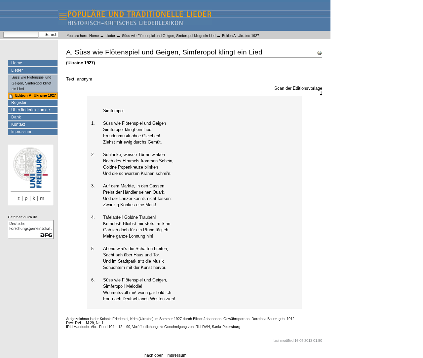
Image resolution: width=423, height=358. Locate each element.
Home (94, 36)
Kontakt (18, 124)
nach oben (154, 355)
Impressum (21, 131)
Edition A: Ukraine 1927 (35, 95)
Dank (16, 117)
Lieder (110, 36)
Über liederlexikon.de (30, 110)
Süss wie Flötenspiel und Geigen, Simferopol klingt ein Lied (168, 36)
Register (18, 102)
